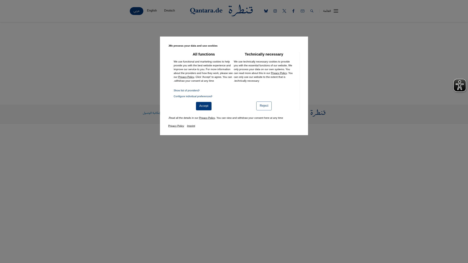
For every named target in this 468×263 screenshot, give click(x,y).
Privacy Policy (279, 73)
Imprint (191, 126)
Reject (264, 106)
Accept (203, 106)
